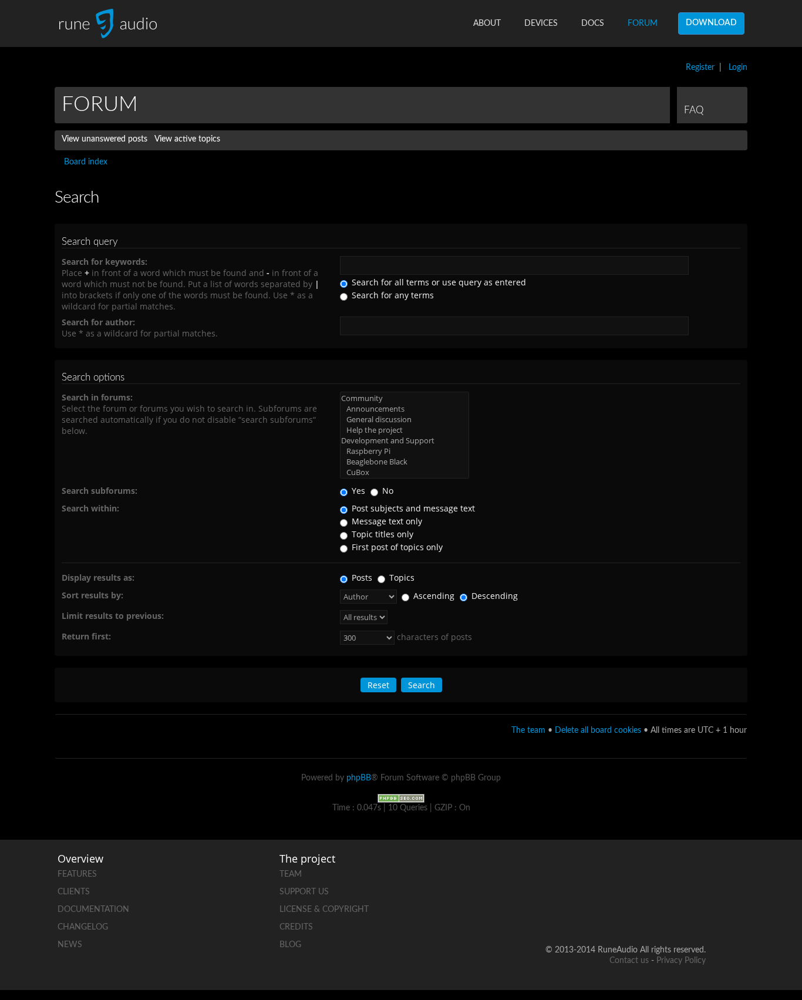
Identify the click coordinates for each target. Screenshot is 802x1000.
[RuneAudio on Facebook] (607, 871)
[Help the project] (404, 430)
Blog (290, 945)
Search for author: (98, 322)
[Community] (404, 398)
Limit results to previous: (113, 615)
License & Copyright (324, 909)
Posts (360, 577)
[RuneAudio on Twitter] (651, 871)
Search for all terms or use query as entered (437, 282)
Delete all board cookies (598, 730)
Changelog (83, 927)
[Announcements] (404, 408)
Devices (541, 23)
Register (700, 67)
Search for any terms (391, 295)
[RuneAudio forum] (607, 912)
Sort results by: (92, 595)
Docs (592, 23)
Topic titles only (381, 534)
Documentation (93, 909)
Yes (357, 490)
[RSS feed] (651, 912)
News (70, 945)
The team (528, 730)
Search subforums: (99, 490)
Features (77, 874)
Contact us (629, 961)
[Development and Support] (404, 440)
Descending (493, 595)
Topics (401, 577)
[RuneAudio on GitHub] (562, 871)
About (487, 23)
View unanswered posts (104, 139)
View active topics (187, 139)
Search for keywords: (104, 261)
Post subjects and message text (412, 508)
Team (290, 874)
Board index (85, 162)
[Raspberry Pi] (404, 451)
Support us (304, 892)
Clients (74, 892)
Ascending (432, 595)
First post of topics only (396, 547)
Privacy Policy (681, 961)
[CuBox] (404, 472)
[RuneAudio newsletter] (696, 912)
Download (711, 23)
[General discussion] (404, 419)
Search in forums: (97, 397)
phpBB (358, 778)
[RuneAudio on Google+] (696, 871)
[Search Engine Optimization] (401, 798)
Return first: (86, 636)
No (386, 490)
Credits (296, 927)
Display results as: (98, 577)
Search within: (90, 508)
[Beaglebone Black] (404, 461)
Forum (643, 23)
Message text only (385, 521)
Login (738, 67)
